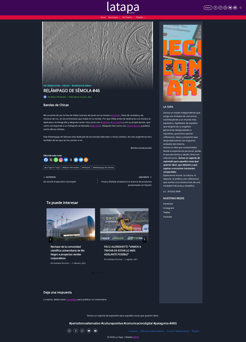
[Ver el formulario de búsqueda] (240, 7)
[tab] (92, 273)
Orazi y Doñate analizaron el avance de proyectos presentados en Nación (126, 181)
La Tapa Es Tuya (52, 167)
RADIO (208, 7)
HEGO (136, 337)
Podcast (66, 85)
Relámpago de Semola (103, 167)
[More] (86, 160)
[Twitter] (220, 8)
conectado (71, 299)
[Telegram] (81, 160)
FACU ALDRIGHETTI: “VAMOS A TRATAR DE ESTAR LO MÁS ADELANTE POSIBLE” (122, 250)
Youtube (167, 216)
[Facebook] (215, 8)
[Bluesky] (66, 160)
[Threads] (71, 160)
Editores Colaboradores (152, 331)
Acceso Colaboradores (178, 331)
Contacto (133, 331)
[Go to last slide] (51, 239)
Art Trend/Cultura (51, 85)
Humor (115, 115)
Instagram (168, 207)
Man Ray (95, 125)
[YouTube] (230, 8)
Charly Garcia (133, 125)
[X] (51, 160)
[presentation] (71, 224)
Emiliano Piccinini (61, 263)
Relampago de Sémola (81, 85)
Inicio (103, 17)
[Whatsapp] (56, 160)
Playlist (195, 331)
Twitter (166, 212)
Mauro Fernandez (58, 97)
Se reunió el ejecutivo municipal (59, 179)
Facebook (168, 203)
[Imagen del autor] (45, 97)
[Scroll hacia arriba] (6, 338)
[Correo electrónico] (235, 8)
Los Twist (116, 122)
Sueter (105, 122)
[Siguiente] (144, 239)
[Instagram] (225, 8)
